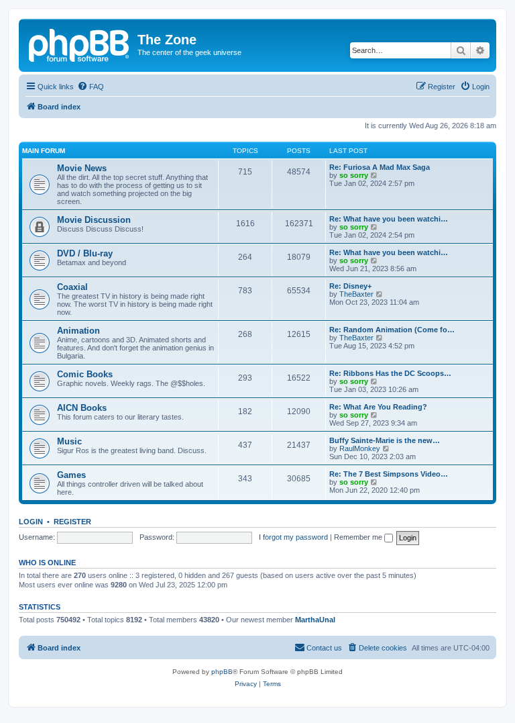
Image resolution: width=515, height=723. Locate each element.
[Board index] (79, 43)
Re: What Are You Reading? (378, 407)
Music (69, 441)
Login (31, 522)
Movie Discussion (94, 220)
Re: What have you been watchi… (388, 219)
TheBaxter (356, 294)
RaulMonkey (359, 448)
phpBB (222, 671)
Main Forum (43, 150)
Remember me (359, 537)
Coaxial (72, 287)
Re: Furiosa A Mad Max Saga (379, 167)
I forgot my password (293, 537)
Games (71, 475)
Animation (78, 331)
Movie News (82, 168)
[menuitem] (90, 87)
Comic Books (85, 374)
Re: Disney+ (350, 286)
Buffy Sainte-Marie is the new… (384, 440)
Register (72, 522)
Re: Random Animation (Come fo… (392, 330)
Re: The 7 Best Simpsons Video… (388, 474)
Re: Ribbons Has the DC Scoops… (390, 373)
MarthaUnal (315, 620)
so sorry (353, 175)
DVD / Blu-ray (85, 253)
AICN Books (82, 408)
